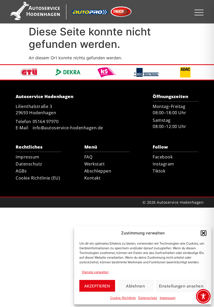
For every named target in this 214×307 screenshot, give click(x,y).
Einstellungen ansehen (181, 286)
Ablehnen (135, 286)
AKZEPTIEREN (97, 286)
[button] (203, 233)
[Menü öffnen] (199, 12)
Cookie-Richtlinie (123, 298)
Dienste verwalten (95, 272)
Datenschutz (147, 298)
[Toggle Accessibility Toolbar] (203, 296)
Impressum (167, 298)
